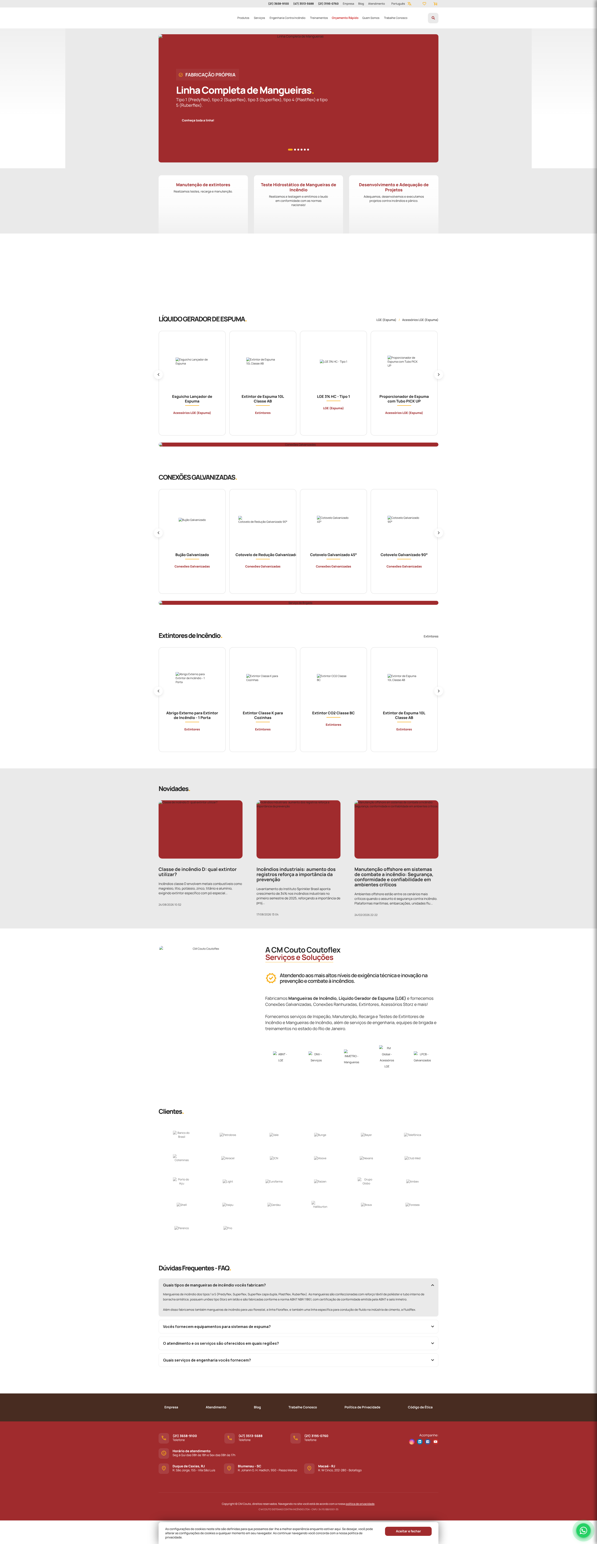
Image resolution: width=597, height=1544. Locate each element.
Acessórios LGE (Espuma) (420, 320)
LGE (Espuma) (386, 320)
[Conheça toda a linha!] (200, 115)
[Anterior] (158, 374)
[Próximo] (438, 374)
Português (398, 4)
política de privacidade (360, 1504)
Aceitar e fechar (408, 1531)
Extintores (431, 636)
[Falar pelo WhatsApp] (583, 1530)
